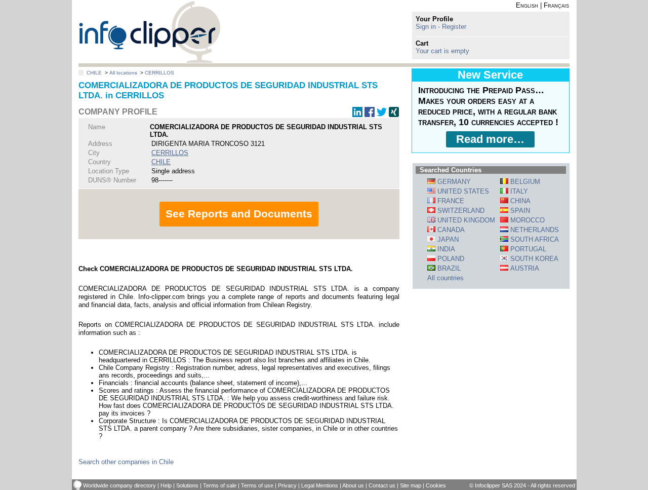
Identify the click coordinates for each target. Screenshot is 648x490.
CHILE (94, 73)
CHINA (519, 201)
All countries (445, 278)
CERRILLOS (159, 73)
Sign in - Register (441, 26)
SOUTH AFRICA (533, 239)
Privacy (287, 485)
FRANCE (449, 201)
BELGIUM (524, 181)
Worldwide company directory (119, 485)
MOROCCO (526, 220)
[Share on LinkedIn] (357, 115)
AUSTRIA (523, 268)
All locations (123, 73)
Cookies (436, 485)
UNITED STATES (462, 191)
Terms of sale (219, 485)
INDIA (445, 249)
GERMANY (453, 181)
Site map (410, 485)
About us (353, 485)
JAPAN (447, 239)
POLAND (449, 258)
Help (166, 485)
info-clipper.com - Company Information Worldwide (149, 31)
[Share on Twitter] (382, 115)
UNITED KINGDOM (465, 220)
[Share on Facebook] (369, 115)
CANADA (450, 230)
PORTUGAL (527, 249)
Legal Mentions (319, 485)
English (527, 5)
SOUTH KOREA (533, 258)
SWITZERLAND (459, 210)
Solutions (187, 485)
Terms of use (257, 485)
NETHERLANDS (533, 230)
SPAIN (519, 210)
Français (556, 5)
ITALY (518, 191)
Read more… (490, 139)
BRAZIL (448, 268)
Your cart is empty (442, 51)
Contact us (382, 485)
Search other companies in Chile (126, 462)
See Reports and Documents (239, 213)
